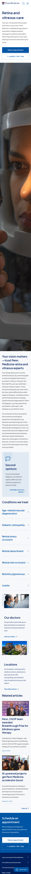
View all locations (10, 689)
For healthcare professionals (11, 862)
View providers (9, 636)
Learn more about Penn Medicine (12, 857)
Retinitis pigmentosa (13, 574)
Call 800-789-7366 (16, 56)
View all (24, 808)
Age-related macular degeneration (13, 512)
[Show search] (23, 3)
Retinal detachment (13, 551)
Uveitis (6, 585)
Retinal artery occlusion (9, 538)
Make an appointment (16, 50)
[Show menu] (27, 3)
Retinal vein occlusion (14, 562)
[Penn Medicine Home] (11, 3)
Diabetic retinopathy (13, 525)
